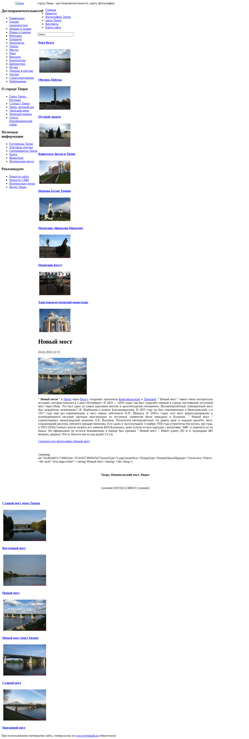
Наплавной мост (13, 727)
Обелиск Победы (50, 79)
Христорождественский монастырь (63, 302)
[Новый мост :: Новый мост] (62, 393)
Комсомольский (129, 399)
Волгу (84, 399)
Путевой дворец (49, 116)
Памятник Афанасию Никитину (60, 228)
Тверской (150, 399)
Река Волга (46, 42)
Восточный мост (14, 548)
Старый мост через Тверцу (21, 503)
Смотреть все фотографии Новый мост (64, 441)
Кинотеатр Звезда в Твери (56, 154)
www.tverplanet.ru (87, 735)
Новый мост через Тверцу (20, 638)
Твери (67, 399)
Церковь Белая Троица (54, 191)
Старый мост (11, 682)
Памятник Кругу (50, 265)
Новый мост (11, 593)
